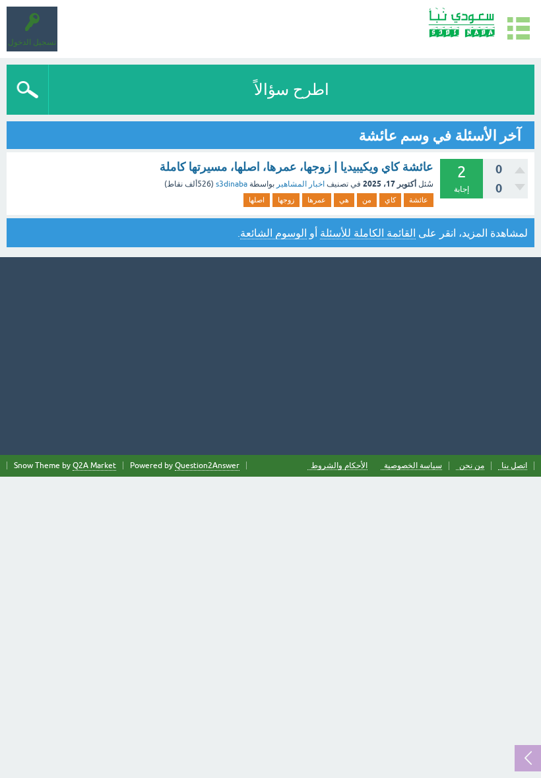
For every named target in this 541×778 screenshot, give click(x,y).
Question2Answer (207, 465)
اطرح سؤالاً (291, 89)
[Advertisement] (270, 356)
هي (344, 200)
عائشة (418, 200)
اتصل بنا (514, 466)
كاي (390, 200)
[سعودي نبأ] (461, 23)
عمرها (316, 200)
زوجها (286, 200)
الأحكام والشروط (339, 466)
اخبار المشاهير (300, 184)
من (366, 200)
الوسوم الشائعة (273, 233)
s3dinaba (231, 184)
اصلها (257, 200)
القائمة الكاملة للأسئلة (368, 233)
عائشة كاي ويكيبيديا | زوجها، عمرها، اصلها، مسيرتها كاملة (296, 166)
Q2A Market (94, 465)
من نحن (471, 466)
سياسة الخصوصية (413, 466)
